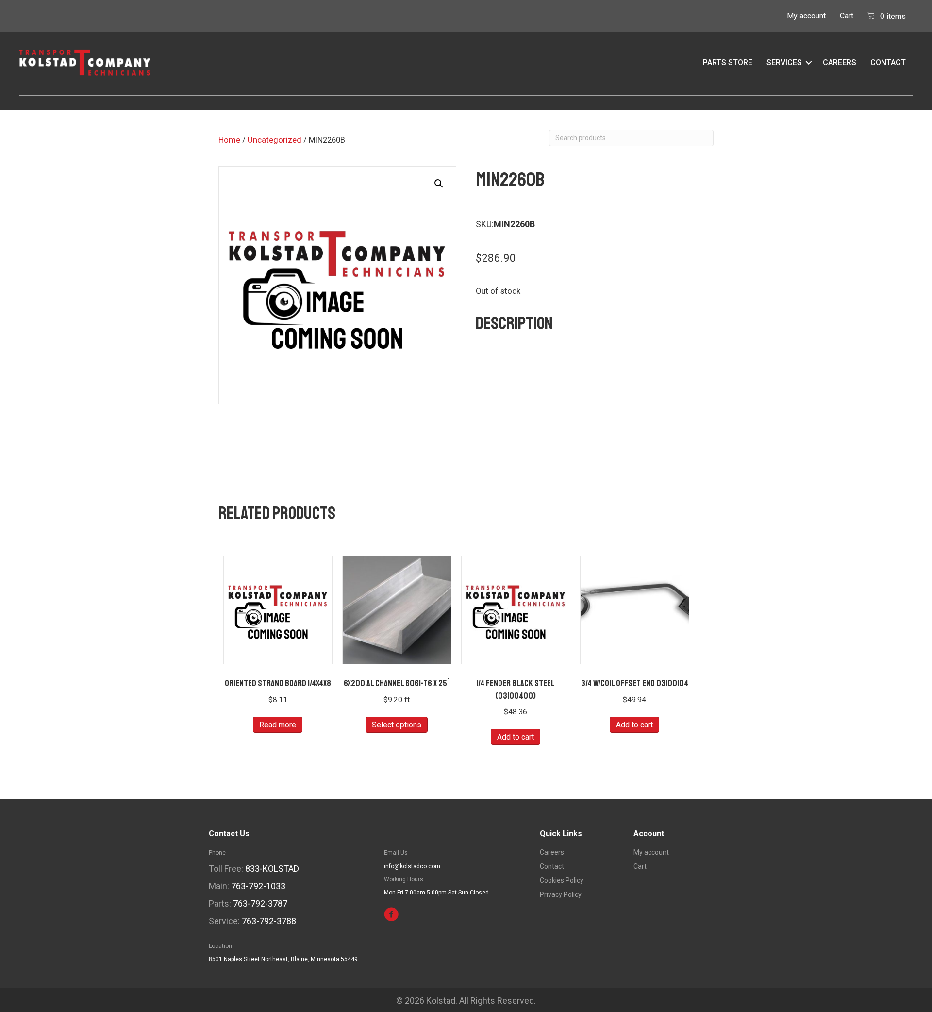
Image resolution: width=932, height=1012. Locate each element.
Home (229, 140)
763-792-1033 (258, 886)
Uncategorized (274, 140)
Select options (396, 724)
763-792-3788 (269, 921)
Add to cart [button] (515, 737)
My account (806, 15)
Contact (888, 62)
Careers (839, 62)
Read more (277, 724)
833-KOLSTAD (272, 868)
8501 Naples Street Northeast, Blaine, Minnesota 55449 (283, 959)
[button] (809, 62)
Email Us (396, 852)
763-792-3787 (260, 903)
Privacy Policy (561, 894)
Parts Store (727, 62)
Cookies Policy (561, 880)
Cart (846, 15)
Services (784, 62)
